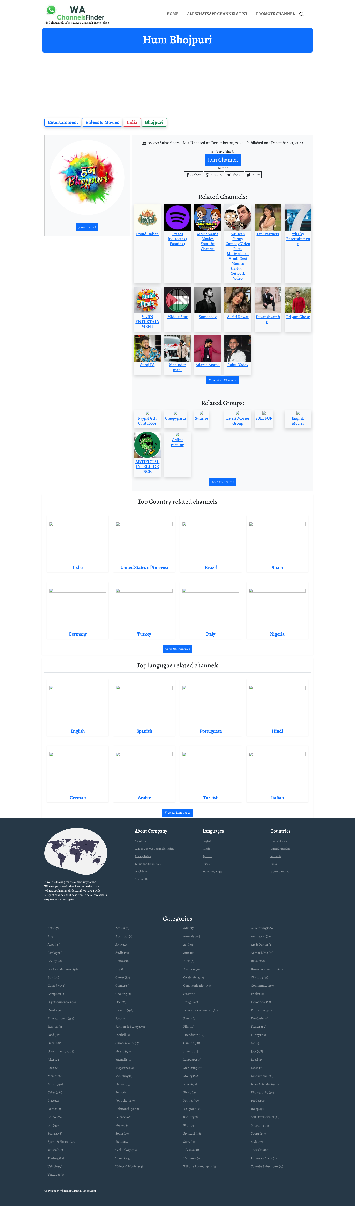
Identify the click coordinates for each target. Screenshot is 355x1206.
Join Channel (87, 227)
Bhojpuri (154, 122)
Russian (207, 864)
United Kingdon (280, 849)
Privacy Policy (143, 856)
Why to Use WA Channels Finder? (154, 849)
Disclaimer (141, 871)
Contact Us (141, 879)
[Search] (301, 13)
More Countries (279, 871)
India (131, 122)
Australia (275, 856)
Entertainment (63, 122)
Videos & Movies (102, 122)
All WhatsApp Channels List (217, 13)
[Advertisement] (177, 84)
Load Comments (223, 482)
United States (278, 841)
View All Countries (177, 649)
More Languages (212, 871)
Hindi (206, 849)
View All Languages (177, 812)
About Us (140, 841)
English (207, 841)
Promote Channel (275, 13)
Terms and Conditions (148, 864)
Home (173, 13)
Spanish (207, 856)
